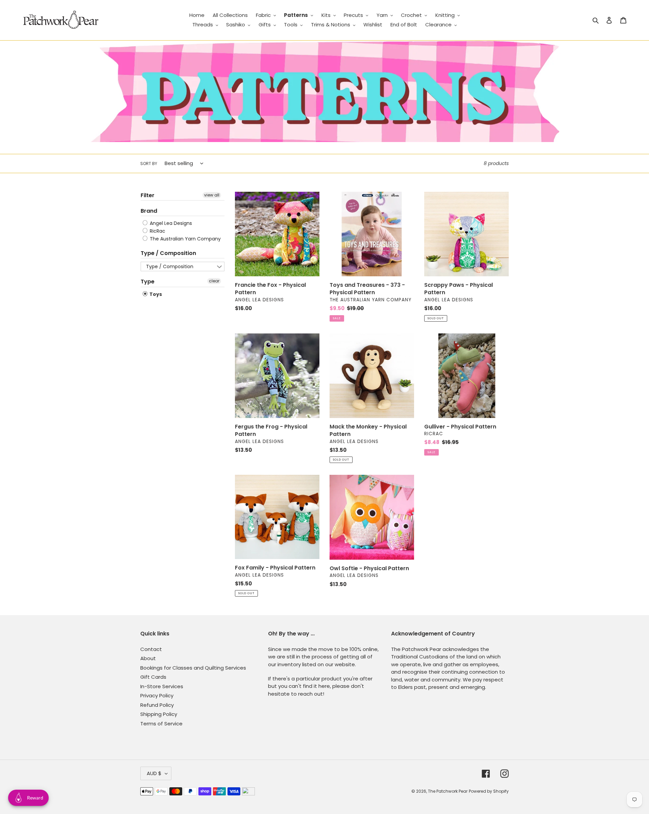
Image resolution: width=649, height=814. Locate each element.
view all (211, 195)
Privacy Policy (156, 695)
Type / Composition (168, 253)
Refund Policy (157, 704)
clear (214, 281)
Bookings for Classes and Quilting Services (193, 667)
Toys (155, 294)
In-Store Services (161, 686)
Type (147, 281)
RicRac (156, 231)
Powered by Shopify (489, 791)
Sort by (148, 163)
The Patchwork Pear (447, 791)
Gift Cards (153, 676)
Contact (151, 649)
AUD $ (154, 773)
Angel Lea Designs (170, 223)
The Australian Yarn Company (184, 238)
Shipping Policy (158, 714)
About (148, 658)
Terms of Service (161, 723)
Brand (149, 211)
